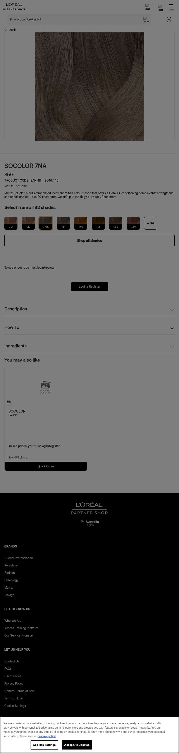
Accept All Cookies (76, 744)
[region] (89, 735)
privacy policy (47, 736)
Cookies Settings (44, 744)
